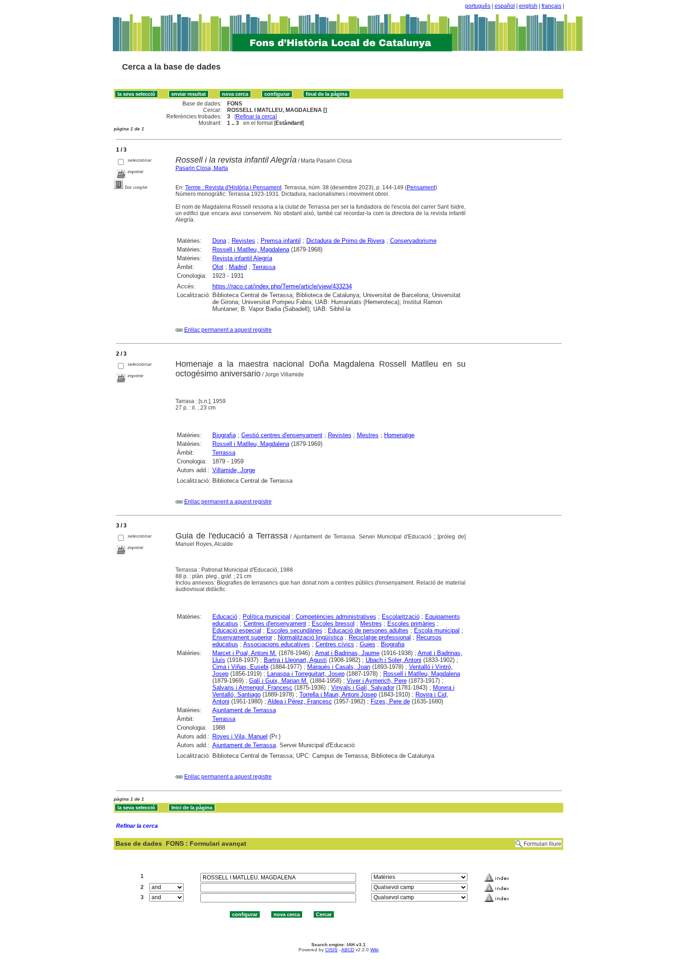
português (477, 6)
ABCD (347, 949)
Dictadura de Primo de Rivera (345, 240)
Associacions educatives (276, 644)
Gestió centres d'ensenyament (281, 435)
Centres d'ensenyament (275, 623)
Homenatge (399, 435)
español (505, 6)
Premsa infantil (281, 240)
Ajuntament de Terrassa (244, 710)
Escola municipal (437, 630)
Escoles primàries (411, 623)
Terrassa (263, 266)
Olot (217, 266)
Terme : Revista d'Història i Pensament (233, 187)
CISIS (331, 949)
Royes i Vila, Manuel (240, 736)
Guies (367, 644)
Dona (219, 240)
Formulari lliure (542, 844)
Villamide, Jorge (233, 470)
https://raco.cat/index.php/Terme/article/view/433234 (282, 286)
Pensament (421, 187)
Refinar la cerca (255, 116)
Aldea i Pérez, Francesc (300, 701)
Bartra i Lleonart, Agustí (295, 659)
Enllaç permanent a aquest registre (228, 330)
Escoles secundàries (294, 630)
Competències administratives (336, 616)
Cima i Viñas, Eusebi (240, 666)
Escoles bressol (333, 623)
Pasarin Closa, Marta (201, 168)
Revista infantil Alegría (242, 258)
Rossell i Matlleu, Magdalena (250, 249)
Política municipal (266, 616)
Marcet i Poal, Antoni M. (244, 653)
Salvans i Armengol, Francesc (252, 687)
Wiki (374, 949)
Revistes (243, 240)
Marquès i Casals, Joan (338, 666)
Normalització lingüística (310, 637)
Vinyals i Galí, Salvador (362, 687)
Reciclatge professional (380, 637)
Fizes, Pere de (390, 701)
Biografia (224, 435)
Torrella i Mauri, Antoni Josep (338, 694)
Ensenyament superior (242, 637)
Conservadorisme (413, 240)
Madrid (238, 266)
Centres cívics (334, 644)
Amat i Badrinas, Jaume (347, 653)
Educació (224, 616)
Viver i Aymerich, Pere (377, 680)
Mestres (368, 435)
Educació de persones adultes (368, 630)
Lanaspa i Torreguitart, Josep (305, 673)
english (528, 6)
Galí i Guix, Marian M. (278, 680)
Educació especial (236, 630)
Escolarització (401, 616)
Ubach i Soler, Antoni (393, 659)
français (551, 6)
